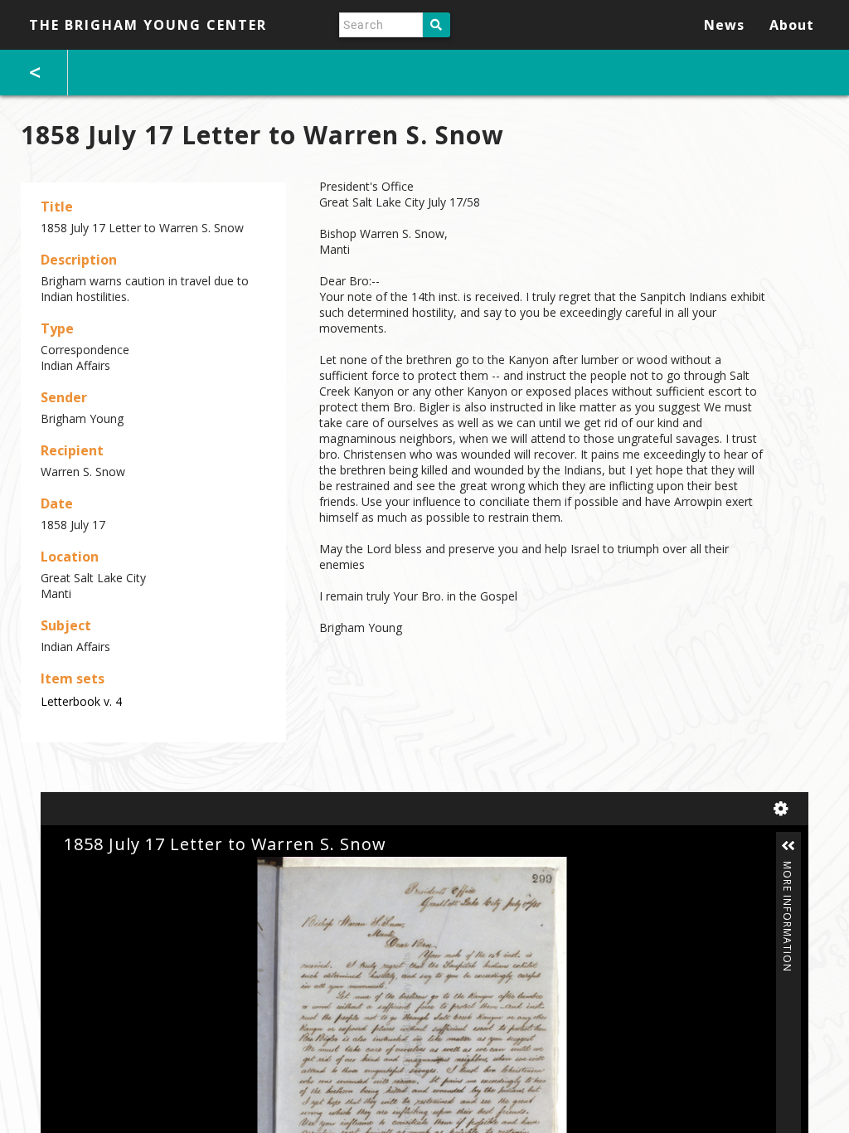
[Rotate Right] (124, 871)
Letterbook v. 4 (81, 701)
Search (436, 24)
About (791, 25)
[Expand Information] (788, 846)
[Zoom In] (68, 871)
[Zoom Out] (96, 871)
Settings (784, 808)
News (724, 25)
